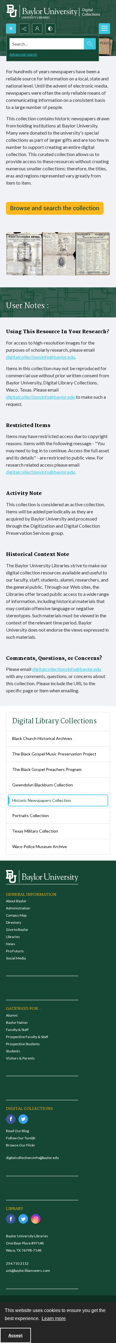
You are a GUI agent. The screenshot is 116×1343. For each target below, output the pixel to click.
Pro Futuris (15, 951)
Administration (18, 908)
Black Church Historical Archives (42, 738)
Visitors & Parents (20, 1058)
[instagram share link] (35, 1219)
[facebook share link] (10, 1119)
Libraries (13, 936)
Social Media (16, 958)
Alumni (12, 1015)
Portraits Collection (30, 815)
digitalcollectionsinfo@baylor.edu (40, 357)
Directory (13, 922)
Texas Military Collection (35, 830)
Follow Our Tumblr (21, 1138)
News (10, 944)
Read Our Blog (17, 1131)
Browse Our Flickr (20, 1145)
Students (13, 1051)
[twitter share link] (23, 1119)
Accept (15, 1335)
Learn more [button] (54, 1318)
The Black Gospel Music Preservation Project (54, 753)
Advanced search (23, 54)
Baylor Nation (17, 1022)
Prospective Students (23, 1044)
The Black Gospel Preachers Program (46, 769)
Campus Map (16, 915)
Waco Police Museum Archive (39, 846)
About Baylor (16, 901)
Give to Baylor (17, 929)
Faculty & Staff (17, 1029)
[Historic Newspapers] (55, 208)
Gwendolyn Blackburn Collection (42, 784)
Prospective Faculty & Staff (27, 1036)
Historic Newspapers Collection (41, 800)
